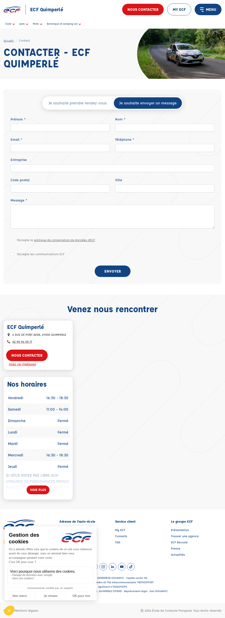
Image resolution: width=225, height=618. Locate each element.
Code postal (20, 180)
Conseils (121, 536)
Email (16, 139)
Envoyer (112, 271)
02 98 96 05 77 (22, 341)
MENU (211, 9)
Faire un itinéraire (22, 364)
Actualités (178, 554)
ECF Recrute (179, 542)
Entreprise (19, 160)
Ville (118, 180)
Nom (120, 119)
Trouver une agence (185, 536)
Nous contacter (142, 9)
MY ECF (179, 9)
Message (19, 200)
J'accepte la (56, 240)
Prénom (18, 119)
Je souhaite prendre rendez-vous (77, 103)
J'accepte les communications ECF (41, 254)
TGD (117, 542)
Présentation (180, 530)
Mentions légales (26, 610)
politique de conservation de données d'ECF (64, 240)
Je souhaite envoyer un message (148, 103)
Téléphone (124, 139)
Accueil (9, 40)
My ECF (120, 530)
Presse (175, 548)
